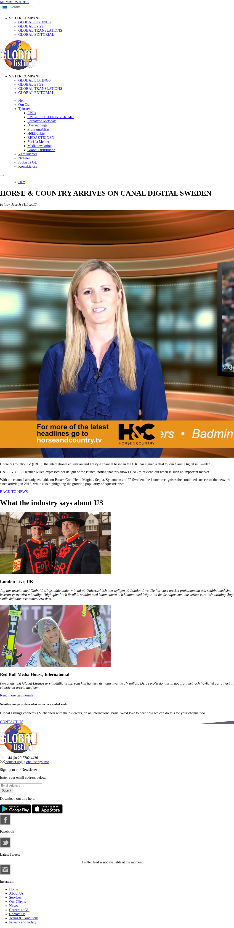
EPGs (31, 113)
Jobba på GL (27, 162)
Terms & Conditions (23, 918)
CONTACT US (11, 722)
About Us (16, 893)
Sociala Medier (38, 142)
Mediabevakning (39, 146)
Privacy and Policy (22, 922)
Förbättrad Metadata (41, 121)
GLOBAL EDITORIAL (36, 34)
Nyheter (24, 158)
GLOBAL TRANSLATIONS (40, 30)
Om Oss (24, 104)
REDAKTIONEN (40, 137)
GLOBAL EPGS (30, 26)
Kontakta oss (27, 166)
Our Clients (17, 901)
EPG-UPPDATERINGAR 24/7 (50, 117)
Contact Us (17, 914)
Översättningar (38, 125)
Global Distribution (41, 150)
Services (15, 897)
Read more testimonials (17, 695)
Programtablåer (38, 129)
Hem (21, 100)
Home (13, 889)
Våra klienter (27, 154)
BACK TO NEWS (14, 492)
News (13, 906)
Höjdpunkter (36, 133)
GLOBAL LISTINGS (34, 22)
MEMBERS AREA (14, 2)
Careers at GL (19, 910)
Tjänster (24, 109)
